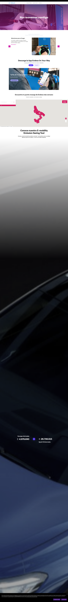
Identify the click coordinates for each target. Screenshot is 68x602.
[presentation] (9, 46)
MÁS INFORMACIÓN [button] (14, 80)
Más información (13, 44)
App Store (31, 65)
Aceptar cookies (64, 599)
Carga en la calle (35, 2)
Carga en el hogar (29, 2)
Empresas (40, 2)
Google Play (36, 65)
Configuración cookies (57, 599)
